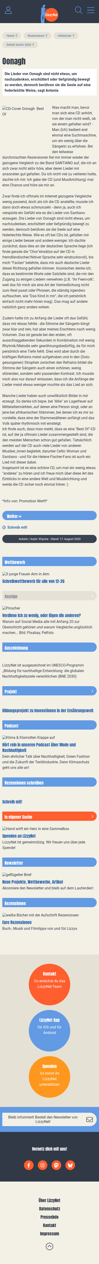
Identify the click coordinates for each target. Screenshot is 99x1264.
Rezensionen (36, 35)
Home (10, 35)
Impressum (49, 1234)
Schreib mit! (17, 527)
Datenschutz (49, 1209)
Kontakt (49, 1225)
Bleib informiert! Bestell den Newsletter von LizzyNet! (43, 1119)
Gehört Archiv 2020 (18, 44)
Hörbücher (64, 35)
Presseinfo (49, 1217)
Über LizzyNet (49, 1200)
